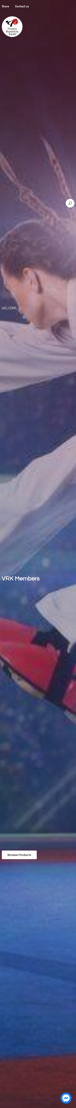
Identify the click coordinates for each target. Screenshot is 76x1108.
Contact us (22, 6)
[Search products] (70, 203)
